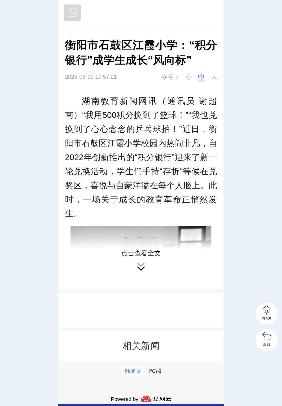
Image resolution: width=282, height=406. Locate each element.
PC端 (154, 371)
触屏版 (133, 371)
